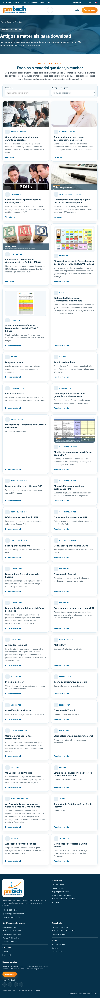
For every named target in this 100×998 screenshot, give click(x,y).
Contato (88, 2)
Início (2, 22)
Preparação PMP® (59, 888)
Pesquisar (9, 88)
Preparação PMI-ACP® (60, 892)
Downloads (6, 955)
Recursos (10, 22)
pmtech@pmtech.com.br (13, 913)
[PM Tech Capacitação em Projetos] (14, 10)
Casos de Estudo (58, 934)
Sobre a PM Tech (58, 944)
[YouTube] (21, 984)
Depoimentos (57, 951)
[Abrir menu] (50, 10)
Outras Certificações (10, 938)
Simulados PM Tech (10, 941)
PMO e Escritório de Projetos (63, 899)
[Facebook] (4, 984)
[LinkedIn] (10, 984)
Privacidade (72, 993)
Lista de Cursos (58, 885)
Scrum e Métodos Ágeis (61, 895)
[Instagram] (16, 984)
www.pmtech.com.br (11, 917)
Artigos (5, 951)
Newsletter (77, 2)
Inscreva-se (9, 974)
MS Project (56, 902)
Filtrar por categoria (59, 88)
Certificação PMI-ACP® (11, 931)
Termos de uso (84, 993)
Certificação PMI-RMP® (11, 934)
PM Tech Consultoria (60, 927)
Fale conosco (89, 10)
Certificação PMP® (9, 927)
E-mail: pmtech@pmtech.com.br (37, 2)
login (77, 10)
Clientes (55, 948)
